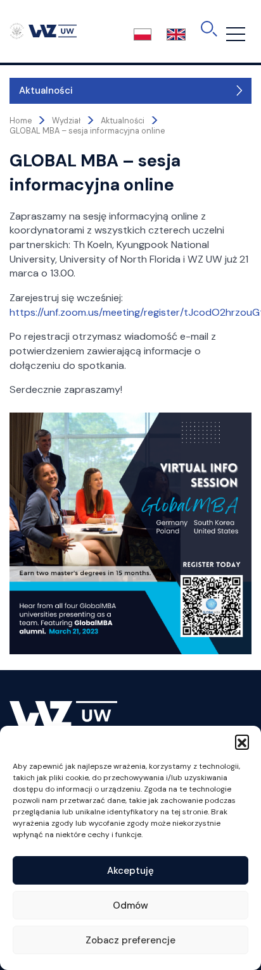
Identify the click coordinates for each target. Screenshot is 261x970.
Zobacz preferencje (130, 940)
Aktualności (46, 90)
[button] (242, 741)
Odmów (130, 905)
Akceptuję (130, 870)
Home (21, 121)
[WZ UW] (43, 30)
